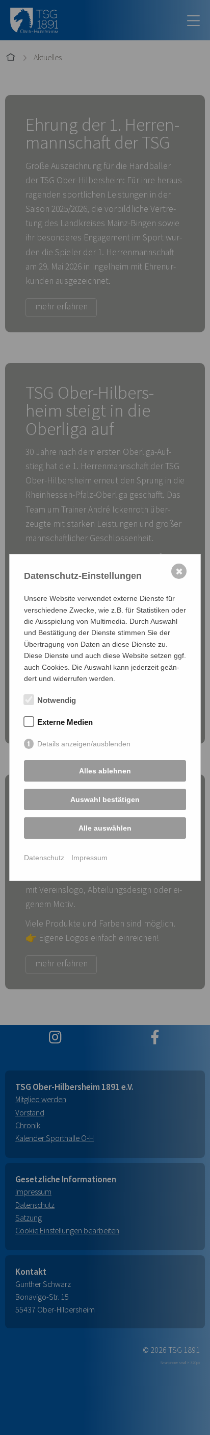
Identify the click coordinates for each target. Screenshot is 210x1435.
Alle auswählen (105, 828)
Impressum (89, 858)
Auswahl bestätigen (105, 799)
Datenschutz (44, 858)
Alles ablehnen (105, 771)
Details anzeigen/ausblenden (83, 744)
